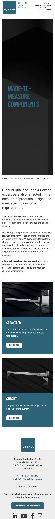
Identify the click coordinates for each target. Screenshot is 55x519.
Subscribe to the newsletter (27, 506)
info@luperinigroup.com (30, 479)
